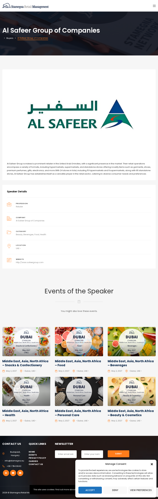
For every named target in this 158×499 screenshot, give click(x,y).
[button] (151, 463)
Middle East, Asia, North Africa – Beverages (131, 363)
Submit (118, 453)
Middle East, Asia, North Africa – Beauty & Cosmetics (131, 413)
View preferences (141, 490)
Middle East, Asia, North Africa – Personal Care (78, 413)
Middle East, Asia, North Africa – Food (78, 363)
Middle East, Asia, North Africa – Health (25, 413)
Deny (115, 490)
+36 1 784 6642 (14, 466)
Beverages (28, 234)
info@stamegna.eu (14, 460)
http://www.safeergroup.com (30, 262)
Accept (90, 490)
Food (36, 234)
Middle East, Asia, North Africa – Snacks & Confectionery (25, 363)
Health (43, 234)
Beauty (19, 234)
